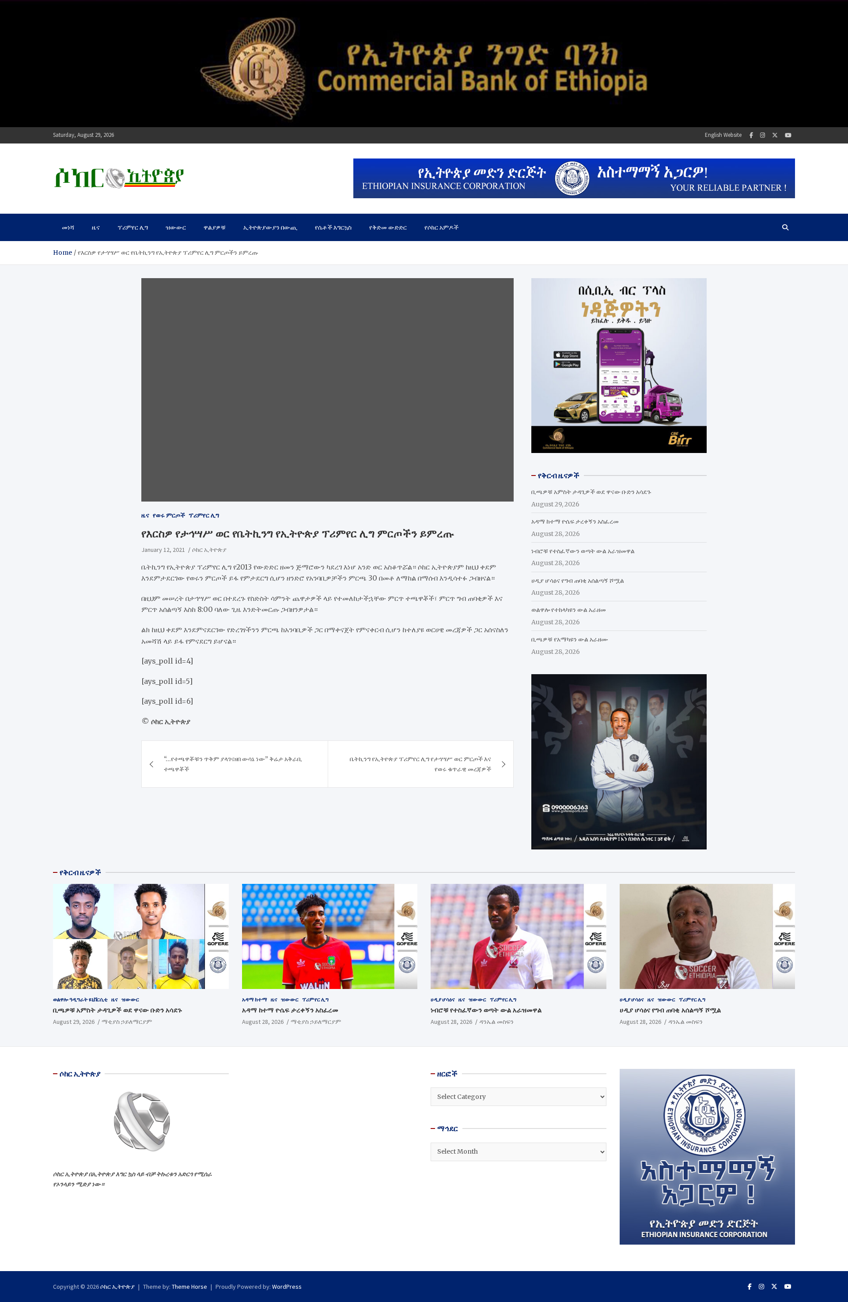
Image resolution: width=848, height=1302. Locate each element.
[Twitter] (774, 135)
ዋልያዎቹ (215, 227)
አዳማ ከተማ (254, 999)
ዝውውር (176, 227)
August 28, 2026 (263, 1022)
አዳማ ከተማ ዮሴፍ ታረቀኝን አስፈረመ (575, 521)
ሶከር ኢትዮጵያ (209, 550)
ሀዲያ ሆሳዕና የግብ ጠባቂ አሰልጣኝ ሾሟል (577, 581)
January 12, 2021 (163, 550)
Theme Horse (189, 1287)
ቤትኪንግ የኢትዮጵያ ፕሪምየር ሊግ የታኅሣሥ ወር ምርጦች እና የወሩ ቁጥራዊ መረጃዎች (420, 764)
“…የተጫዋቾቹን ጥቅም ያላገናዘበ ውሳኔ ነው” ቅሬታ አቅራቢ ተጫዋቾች (233, 764)
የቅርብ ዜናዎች (80, 872)
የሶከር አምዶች (441, 227)
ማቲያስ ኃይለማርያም (127, 1022)
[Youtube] (788, 135)
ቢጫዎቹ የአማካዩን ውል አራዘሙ (569, 639)
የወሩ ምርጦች (169, 515)
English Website (723, 135)
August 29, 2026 (74, 1022)
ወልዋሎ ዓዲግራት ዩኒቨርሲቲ (80, 999)
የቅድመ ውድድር (388, 227)
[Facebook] (751, 135)
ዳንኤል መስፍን (496, 1022)
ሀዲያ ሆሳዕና (443, 999)
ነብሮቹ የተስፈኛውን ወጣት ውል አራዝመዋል (583, 551)
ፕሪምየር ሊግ (132, 227)
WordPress (287, 1287)
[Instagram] (762, 135)
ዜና (96, 227)
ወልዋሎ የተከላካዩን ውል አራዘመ (568, 610)
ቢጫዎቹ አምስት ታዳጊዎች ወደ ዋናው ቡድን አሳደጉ (591, 492)
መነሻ (68, 227)
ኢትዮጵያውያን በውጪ (270, 227)
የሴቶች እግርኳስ (333, 227)
